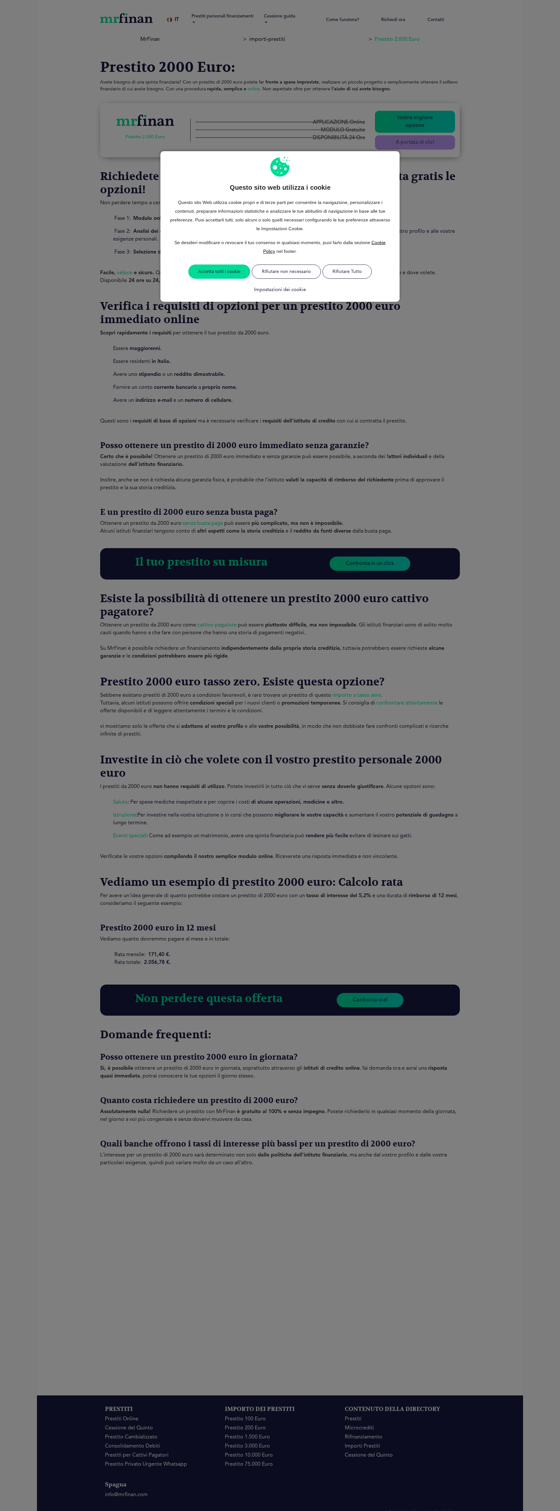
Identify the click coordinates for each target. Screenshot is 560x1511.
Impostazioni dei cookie (280, 290)
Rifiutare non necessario (286, 271)
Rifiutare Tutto (347, 271)
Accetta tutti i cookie (219, 271)
